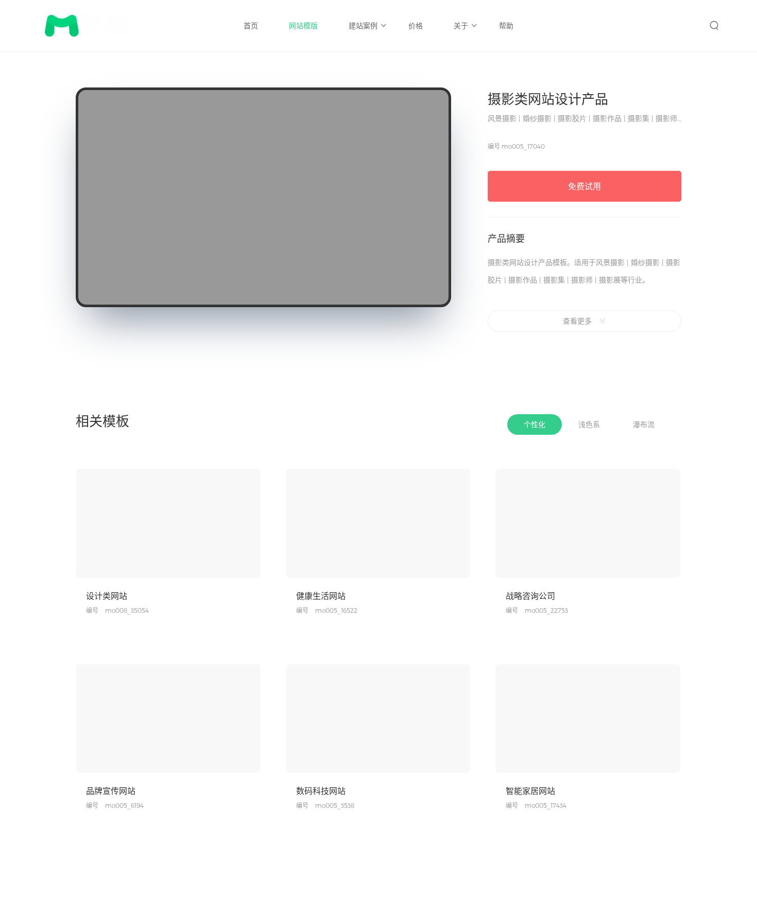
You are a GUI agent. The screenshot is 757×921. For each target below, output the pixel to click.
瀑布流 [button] (644, 424)
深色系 (461, 814)
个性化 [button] (534, 424)
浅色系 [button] (589, 424)
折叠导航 (217, 814)
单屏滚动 (180, 814)
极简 (433, 619)
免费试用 (584, 186)
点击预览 (128, 568)
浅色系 (251, 619)
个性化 (220, 619)
